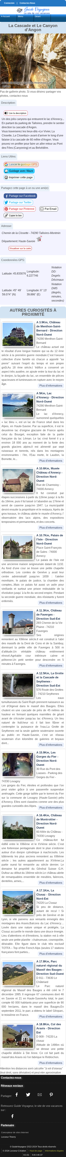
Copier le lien (15, 215)
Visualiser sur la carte (20, 248)
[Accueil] (33, 10)
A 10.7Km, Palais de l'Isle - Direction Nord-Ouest (49, 539)
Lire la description (17, 113)
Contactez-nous (11, 1077)
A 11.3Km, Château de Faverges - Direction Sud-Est (49, 614)
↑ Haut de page (35, 1151)
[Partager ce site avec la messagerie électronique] (40, 1095)
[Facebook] (12, 1116)
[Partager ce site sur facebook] (17, 1095)
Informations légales (54, 1151)
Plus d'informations (50, 385)
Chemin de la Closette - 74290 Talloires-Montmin (31, 233)
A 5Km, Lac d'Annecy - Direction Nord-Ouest (50, 397)
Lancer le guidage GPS (23, 164)
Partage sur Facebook (22, 195)
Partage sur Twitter (20, 202)
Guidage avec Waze (21, 170)
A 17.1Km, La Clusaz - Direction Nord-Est (48, 894)
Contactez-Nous (27, 3)
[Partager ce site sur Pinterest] (51, 1095)
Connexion (9, 3)
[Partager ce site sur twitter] (28, 1095)
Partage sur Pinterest (21, 208)
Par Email (51, 208)
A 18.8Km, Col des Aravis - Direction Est (48, 1028)
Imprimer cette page (21, 177)
